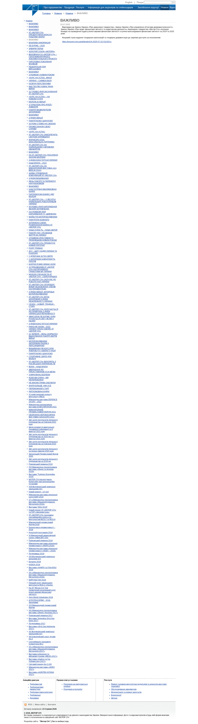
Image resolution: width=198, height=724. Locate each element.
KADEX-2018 (34, 565)
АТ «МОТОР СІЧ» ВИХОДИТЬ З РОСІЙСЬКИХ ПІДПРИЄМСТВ (42, 363)
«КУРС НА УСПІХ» (37, 132)
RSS (30, 704)
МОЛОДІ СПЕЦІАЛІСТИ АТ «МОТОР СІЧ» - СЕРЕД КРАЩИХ (43, 275)
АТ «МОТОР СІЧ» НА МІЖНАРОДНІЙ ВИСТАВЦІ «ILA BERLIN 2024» (42, 168)
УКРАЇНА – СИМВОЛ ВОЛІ (40, 81)
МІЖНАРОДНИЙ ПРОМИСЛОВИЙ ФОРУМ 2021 (42, 411)
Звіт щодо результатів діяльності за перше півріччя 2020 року (43, 450)
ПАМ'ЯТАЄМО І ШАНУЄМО (41, 354)
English (128, 2)
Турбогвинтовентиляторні (41, 692)
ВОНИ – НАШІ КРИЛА (38, 367)
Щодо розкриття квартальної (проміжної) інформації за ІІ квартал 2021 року (41, 429)
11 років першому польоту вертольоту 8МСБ (40, 395)
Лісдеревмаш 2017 (37, 623)
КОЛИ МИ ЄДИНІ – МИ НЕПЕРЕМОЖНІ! (39, 379)
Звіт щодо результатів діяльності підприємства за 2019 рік (43, 460)
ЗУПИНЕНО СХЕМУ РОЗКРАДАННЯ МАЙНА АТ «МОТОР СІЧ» (40, 225)
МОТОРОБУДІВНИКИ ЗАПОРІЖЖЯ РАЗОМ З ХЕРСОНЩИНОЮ (39, 343)
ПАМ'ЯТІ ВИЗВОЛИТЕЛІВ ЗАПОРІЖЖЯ (40, 111)
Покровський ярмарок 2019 (41, 464)
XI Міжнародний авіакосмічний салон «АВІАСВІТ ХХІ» (42, 536)
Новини (164, 7)
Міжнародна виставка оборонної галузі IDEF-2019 (43, 496)
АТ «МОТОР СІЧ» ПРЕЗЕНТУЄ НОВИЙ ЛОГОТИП (42, 244)
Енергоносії (116, 695)
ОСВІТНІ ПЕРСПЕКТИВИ (40, 84)
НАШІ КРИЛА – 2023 (38, 163)
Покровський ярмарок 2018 (41, 540)
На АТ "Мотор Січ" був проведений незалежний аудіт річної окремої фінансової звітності (42, 591)
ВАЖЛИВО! (34, 27)
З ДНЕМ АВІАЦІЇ (36, 118)
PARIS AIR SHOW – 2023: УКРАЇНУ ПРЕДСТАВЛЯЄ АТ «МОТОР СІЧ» (41, 329)
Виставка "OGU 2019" (38, 507)
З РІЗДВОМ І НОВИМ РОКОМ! (41, 75)
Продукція (69, 7)
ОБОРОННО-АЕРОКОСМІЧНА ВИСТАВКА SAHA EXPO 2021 (42, 416)
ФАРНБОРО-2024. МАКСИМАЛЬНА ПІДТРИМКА (41, 141)
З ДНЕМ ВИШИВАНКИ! (39, 178)
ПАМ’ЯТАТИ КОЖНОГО (39, 220)
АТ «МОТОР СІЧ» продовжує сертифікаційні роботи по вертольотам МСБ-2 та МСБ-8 (42, 517)
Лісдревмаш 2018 (36, 554)
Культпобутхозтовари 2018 (41, 532)
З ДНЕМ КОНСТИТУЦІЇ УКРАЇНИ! (43, 160)
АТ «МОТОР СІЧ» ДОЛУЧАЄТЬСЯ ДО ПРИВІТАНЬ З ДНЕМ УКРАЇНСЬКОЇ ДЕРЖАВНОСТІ (43, 311)
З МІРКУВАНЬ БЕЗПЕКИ (39, 375)
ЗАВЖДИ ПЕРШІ (36, 49)
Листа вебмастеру (60, 721)
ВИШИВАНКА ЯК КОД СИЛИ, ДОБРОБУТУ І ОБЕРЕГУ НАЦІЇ (42, 349)
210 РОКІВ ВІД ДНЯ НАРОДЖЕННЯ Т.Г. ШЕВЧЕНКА (42, 213)
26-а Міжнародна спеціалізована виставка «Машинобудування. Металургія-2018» (43, 575)
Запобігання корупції (148, 7)
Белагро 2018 (35, 562)
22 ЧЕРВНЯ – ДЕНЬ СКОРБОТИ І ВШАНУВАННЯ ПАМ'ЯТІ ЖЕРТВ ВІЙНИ (43, 336)
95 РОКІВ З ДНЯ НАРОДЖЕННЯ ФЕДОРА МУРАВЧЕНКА (43, 208)
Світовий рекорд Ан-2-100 (40, 664)
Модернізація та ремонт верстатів (126, 692)
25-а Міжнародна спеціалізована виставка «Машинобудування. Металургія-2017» (43, 649)
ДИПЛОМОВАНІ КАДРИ (39, 391)
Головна (46, 13)
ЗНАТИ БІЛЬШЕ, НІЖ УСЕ (40, 386)
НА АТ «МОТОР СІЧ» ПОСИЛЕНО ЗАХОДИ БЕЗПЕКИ (43, 156)
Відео (172, 7)
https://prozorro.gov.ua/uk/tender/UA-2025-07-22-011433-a (86, 42)
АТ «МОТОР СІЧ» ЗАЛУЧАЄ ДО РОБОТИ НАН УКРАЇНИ (42, 280)
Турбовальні (35, 695)
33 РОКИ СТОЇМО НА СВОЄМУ (42, 124)
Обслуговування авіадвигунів (123, 689)
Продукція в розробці (73, 689)
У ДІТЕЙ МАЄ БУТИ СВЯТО (41, 256)
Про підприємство (53, 7)
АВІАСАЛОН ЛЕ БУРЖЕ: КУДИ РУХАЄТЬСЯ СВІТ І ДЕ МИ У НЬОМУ (42, 318)
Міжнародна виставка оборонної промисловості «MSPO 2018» (43, 544)
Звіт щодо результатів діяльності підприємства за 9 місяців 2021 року (43, 422)
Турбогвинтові (36, 684)
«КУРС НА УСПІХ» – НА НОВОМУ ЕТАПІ (39, 98)
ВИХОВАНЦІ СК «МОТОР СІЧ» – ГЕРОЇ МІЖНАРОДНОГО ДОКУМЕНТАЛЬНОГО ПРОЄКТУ (43, 56)
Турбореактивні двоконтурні (36, 688)
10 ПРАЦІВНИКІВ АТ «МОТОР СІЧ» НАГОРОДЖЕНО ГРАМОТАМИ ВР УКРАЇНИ (41, 269)
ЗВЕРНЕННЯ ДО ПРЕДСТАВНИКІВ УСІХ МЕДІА (42, 371)
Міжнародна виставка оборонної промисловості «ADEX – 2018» (43, 550)
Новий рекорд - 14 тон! (39, 492)
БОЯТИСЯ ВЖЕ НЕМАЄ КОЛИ (42, 264)
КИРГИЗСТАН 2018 (37, 580)
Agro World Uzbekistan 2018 (41, 597)
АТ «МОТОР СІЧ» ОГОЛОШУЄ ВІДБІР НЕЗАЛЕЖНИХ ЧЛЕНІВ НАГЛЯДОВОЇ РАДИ (42, 287)
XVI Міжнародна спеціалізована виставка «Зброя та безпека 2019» (43, 469)
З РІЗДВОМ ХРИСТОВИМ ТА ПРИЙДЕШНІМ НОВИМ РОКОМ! (43, 239)
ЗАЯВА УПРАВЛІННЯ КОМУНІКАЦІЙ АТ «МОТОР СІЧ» (43, 174)
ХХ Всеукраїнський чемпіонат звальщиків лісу (42, 633)
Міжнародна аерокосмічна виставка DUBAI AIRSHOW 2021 (43, 406)
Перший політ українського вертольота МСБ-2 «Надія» (41, 584)
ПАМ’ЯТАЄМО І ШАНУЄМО (41, 121)
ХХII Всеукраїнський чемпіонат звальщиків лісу (42, 488)
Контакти (52, 704)
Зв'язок (114, 698)
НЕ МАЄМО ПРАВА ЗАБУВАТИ (42, 383)
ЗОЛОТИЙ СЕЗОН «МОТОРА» (42, 51)
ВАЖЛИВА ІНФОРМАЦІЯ (39, 43)
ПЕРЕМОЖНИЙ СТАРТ (39, 389)
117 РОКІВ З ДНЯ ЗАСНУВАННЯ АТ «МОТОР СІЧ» (43, 93)
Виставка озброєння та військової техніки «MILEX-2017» (43, 655)
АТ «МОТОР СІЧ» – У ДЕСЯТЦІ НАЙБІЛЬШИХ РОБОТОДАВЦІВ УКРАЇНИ (42, 201)
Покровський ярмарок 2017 (41, 615)
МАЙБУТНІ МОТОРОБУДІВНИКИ (43, 217)
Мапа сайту (40, 704)
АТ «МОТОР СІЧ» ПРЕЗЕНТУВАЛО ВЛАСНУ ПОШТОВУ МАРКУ (40, 34)
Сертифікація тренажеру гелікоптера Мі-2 (40, 643)
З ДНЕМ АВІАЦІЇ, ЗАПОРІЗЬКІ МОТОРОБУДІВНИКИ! (41, 293)
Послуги (80, 7)
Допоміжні (34, 698)
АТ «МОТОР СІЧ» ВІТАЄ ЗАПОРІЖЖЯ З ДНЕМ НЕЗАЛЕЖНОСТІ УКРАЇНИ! (40, 299)
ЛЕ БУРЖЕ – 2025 (37, 46)
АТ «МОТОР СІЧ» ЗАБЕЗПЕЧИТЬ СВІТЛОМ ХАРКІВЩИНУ (43, 136)
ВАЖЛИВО (33, 24)
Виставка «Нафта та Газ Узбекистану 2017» (39, 660)
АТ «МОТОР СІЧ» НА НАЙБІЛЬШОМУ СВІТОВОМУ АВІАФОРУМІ (41, 147)
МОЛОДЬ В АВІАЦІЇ (37, 102)
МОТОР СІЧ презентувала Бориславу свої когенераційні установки (42, 481)
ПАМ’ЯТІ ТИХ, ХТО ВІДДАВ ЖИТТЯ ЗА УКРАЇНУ (40, 234)
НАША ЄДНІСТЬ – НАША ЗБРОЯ (43, 230)
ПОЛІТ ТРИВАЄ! (36, 248)
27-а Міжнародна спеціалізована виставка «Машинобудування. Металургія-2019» (43, 502)
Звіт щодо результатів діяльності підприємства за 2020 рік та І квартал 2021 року (43, 436)
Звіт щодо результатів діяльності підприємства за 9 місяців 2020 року (43, 444)
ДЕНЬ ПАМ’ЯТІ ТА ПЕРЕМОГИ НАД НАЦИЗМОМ (42, 182)
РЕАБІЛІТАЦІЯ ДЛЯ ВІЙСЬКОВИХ (37, 68)
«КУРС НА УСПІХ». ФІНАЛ (40, 78)
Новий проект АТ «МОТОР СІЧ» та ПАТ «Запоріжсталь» (42, 511)
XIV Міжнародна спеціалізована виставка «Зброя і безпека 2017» (43, 611)
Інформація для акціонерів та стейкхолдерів (110, 7)
